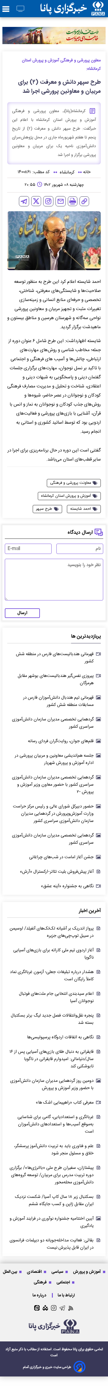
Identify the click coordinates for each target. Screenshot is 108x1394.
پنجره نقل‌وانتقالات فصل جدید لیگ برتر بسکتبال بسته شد (52, 1019)
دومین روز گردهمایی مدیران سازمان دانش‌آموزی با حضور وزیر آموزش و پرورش (52, 1084)
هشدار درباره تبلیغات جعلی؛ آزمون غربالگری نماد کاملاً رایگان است (52, 976)
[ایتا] (37, 1308)
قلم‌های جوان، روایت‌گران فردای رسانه (61, 741)
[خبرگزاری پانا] (73, 8)
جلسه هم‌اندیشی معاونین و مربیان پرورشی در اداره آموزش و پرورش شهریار (54, 759)
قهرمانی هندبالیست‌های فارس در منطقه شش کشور (55, 658)
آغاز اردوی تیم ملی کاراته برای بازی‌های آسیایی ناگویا (53, 954)
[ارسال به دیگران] (61, 201)
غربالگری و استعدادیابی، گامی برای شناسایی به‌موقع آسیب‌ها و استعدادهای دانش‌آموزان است (55, 1124)
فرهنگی (41, 1282)
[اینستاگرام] (48, 201)
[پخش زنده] (20, 9)
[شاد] (45, 1308)
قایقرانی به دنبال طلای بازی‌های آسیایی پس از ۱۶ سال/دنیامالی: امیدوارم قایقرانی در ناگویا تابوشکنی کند (52, 1059)
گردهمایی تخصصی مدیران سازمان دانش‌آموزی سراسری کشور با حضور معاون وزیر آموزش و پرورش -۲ (53, 785)
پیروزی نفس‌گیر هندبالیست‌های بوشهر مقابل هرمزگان (56, 679)
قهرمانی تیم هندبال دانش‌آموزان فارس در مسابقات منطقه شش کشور (58, 701)
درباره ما (39, 1295)
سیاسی (57, 1271)
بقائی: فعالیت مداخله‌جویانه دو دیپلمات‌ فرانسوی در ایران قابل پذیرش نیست (52, 1244)
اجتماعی (63, 1282)
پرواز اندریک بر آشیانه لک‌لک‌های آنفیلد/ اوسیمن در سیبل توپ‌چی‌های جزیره (52, 932)
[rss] (71, 1308)
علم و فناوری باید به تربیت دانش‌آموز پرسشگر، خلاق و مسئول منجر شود (54, 1150)
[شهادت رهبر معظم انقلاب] (54, 35)
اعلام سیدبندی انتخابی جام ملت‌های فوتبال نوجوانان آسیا (56, 997)
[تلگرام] (24, 201)
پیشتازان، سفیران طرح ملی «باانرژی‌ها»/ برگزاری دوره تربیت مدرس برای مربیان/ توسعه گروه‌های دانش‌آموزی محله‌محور (52, 1175)
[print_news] (72, 201)
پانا (75, 1349)
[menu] (5, 9)
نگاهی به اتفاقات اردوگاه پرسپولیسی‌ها (60, 1037)
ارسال (22, 613)
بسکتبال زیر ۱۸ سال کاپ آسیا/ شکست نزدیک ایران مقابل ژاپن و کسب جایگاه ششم (54, 1200)
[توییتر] (36, 201)
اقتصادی (35, 1271)
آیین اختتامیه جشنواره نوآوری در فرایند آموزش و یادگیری (52, 1222)
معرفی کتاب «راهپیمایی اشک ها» (65, 1102)
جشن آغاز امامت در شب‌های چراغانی (61, 857)
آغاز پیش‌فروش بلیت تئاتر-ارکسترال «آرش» (57, 871)
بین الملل (10, 1271)
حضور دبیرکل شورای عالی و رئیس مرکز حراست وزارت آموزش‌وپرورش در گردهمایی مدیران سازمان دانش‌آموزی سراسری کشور (53, 814)
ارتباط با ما (67, 1295)
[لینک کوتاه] (84, 201)
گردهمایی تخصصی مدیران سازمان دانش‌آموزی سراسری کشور (53, 723)
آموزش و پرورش (87, 1271)
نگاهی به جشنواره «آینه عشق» (67, 886)
